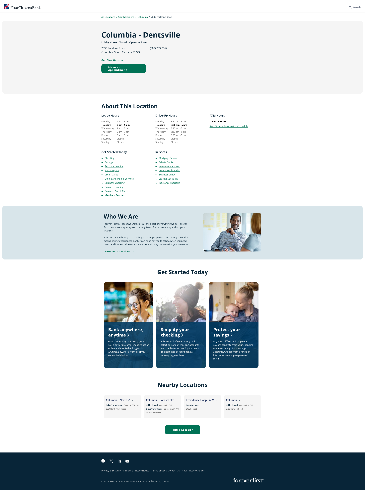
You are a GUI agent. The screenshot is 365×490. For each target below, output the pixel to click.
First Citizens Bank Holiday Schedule (229, 126)
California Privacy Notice (136, 470)
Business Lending (114, 187)
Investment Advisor (169, 166)
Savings (109, 162)
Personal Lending (114, 166)
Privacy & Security (111, 470)
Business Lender (168, 174)
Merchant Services (115, 195)
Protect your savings (226, 332)
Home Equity (112, 170)
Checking (109, 158)
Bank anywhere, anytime (125, 332)
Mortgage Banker (168, 158)
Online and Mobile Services (119, 178)
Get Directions (110, 60)
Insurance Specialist (169, 182)
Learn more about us (117, 251)
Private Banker (167, 162)
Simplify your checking (175, 332)
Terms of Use (159, 470)
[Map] (225, 57)
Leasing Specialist (168, 178)
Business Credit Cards (116, 191)
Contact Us (174, 470)
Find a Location (182, 429)
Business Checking (115, 182)
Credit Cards (111, 174)
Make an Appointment (117, 69)
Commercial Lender (169, 170)
